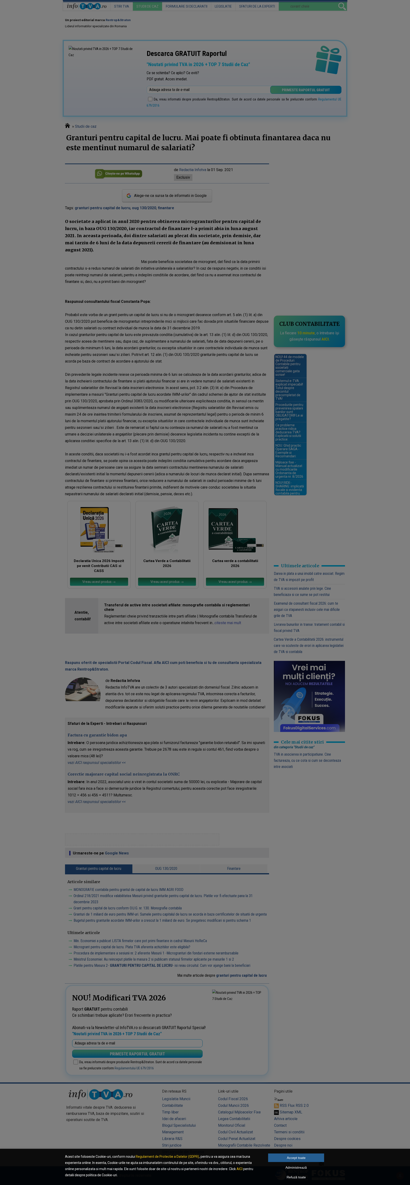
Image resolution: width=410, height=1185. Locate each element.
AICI (239, 1169)
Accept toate (296, 1158)
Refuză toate (296, 1177)
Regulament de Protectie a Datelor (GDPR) (167, 1156)
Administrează (296, 1167)
